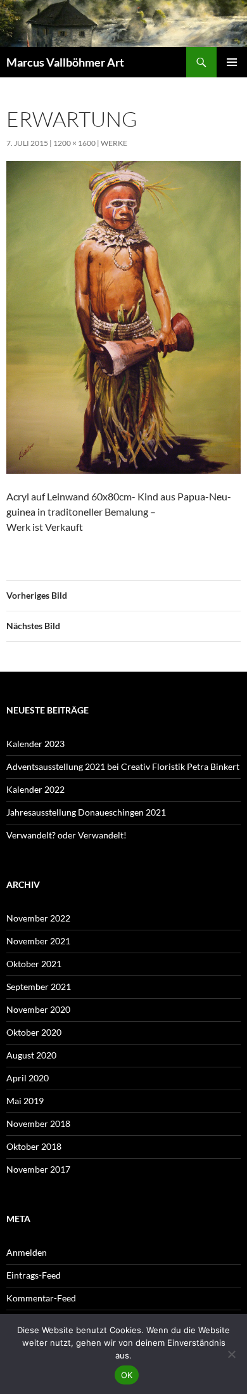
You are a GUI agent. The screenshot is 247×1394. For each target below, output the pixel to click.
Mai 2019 (25, 1100)
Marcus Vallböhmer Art (65, 62)
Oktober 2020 (33, 1032)
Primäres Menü (232, 62)
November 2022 (38, 918)
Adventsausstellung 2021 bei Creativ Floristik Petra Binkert (122, 766)
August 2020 (31, 1055)
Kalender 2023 (35, 743)
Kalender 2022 (35, 789)
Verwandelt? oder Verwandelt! (66, 835)
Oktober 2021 (33, 963)
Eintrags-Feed (33, 1275)
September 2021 (38, 986)
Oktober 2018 (33, 1146)
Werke (114, 143)
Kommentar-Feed (41, 1298)
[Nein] (231, 1354)
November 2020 (38, 1009)
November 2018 (38, 1123)
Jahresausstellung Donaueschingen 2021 (86, 812)
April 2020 (27, 1077)
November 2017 (38, 1169)
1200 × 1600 (74, 143)
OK (127, 1375)
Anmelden (26, 1252)
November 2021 (38, 940)
